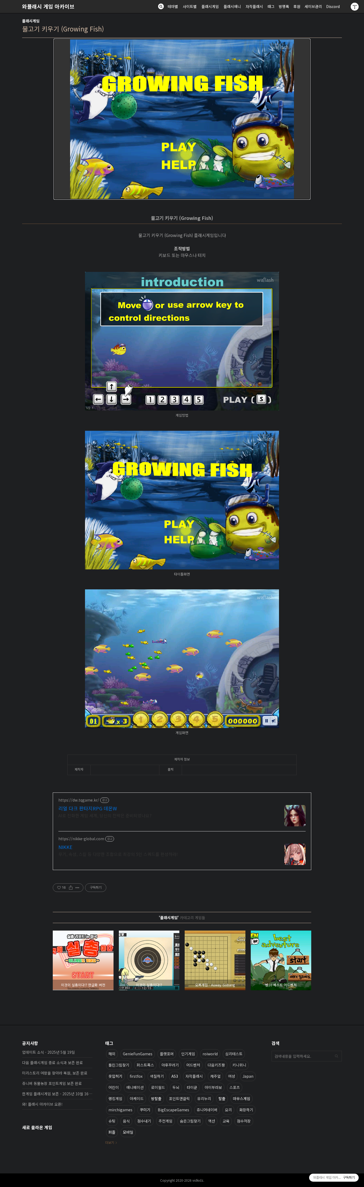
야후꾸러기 (170, 1065)
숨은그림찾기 (190, 1121)
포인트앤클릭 (179, 1098)
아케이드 (137, 1098)
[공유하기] (70, 888)
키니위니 (239, 1065)
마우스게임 (241, 1098)
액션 (211, 1121)
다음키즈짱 (216, 1065)
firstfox (136, 1076)
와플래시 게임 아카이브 (48, 6)
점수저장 (244, 1121)
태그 (271, 6)
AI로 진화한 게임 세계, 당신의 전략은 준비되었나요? (105, 815)
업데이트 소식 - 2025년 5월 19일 (48, 1052)
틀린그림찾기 (118, 1065)
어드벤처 (193, 1065)
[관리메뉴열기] (355, 7)
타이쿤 (192, 1087)
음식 (126, 1121)
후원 (296, 6)
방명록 (284, 6)
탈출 (222, 1098)
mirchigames (120, 1109)
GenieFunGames (137, 1053)
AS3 (174, 1076)
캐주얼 (215, 1076)
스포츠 (234, 1087)
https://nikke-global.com (81, 838)
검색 (336, 1056)
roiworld (210, 1053)
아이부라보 (213, 1087)
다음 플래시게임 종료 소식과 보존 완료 (52, 1062)
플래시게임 (210, 6)
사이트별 (190, 6)
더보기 (109, 1142)
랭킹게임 (115, 1098)
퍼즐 (111, 1132)
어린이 (113, 1087)
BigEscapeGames (173, 1109)
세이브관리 (313, 6)
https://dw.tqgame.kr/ (78, 800)
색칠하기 (157, 1076)
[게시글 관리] (77, 888)
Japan (247, 1076)
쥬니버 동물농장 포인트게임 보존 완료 (52, 1083)
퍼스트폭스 (145, 1065)
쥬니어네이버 (207, 1109)
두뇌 (175, 1087)
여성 (231, 1076)
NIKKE (65, 847)
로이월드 (158, 1087)
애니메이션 (135, 1087)
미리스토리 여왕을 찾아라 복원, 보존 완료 (54, 1073)
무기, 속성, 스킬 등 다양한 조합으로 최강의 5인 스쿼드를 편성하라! (118, 854)
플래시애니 (232, 6)
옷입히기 (115, 1076)
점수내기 (144, 1121)
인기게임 (188, 1053)
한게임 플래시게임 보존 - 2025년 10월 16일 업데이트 (57, 1093)
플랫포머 (167, 1053)
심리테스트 (233, 1053)
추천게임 (165, 1121)
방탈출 (156, 1098)
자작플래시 (254, 6)
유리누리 (204, 1098)
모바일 (128, 1132)
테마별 (173, 6)
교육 (226, 1121)
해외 (111, 1053)
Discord (333, 6)
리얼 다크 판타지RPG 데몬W (87, 808)
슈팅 (111, 1121)
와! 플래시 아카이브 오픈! (42, 1104)
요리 (228, 1109)
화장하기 (246, 1109)
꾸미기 (145, 1109)
